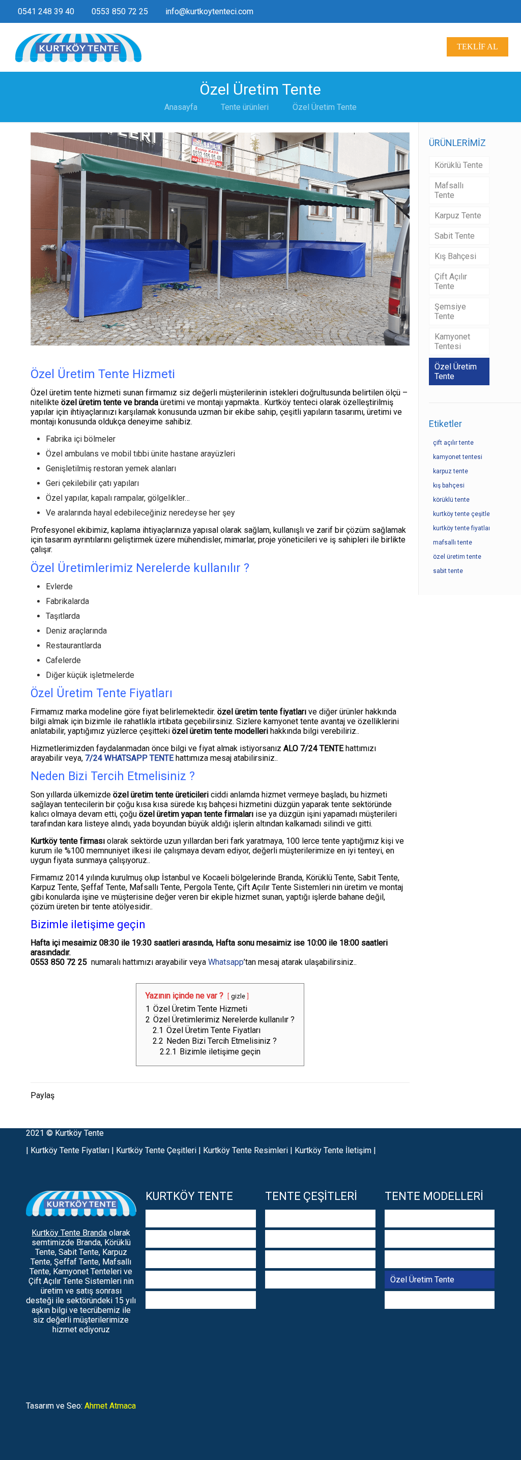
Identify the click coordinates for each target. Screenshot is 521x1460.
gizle (238, 996)
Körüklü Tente (459, 165)
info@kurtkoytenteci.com (209, 11)
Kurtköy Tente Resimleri (245, 1150)
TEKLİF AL (477, 46)
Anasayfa (180, 107)
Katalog (164, 1279)
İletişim (164, 1300)
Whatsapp (226, 962)
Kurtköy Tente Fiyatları (70, 1150)
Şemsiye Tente (450, 311)
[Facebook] (496, 11)
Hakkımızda (172, 1239)
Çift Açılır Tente (451, 281)
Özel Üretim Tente (325, 107)
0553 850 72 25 (120, 11)
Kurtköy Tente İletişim (333, 1150)
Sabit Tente (455, 236)
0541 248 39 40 (46, 11)
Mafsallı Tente (449, 190)
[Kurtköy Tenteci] (78, 47)
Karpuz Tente (458, 215)
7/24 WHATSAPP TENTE (129, 758)
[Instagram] (510, 11)
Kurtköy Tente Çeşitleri (156, 1150)
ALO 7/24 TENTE (313, 748)
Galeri (161, 1259)
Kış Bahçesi (455, 256)
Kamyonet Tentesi (452, 341)
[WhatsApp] (483, 11)
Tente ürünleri (245, 107)
